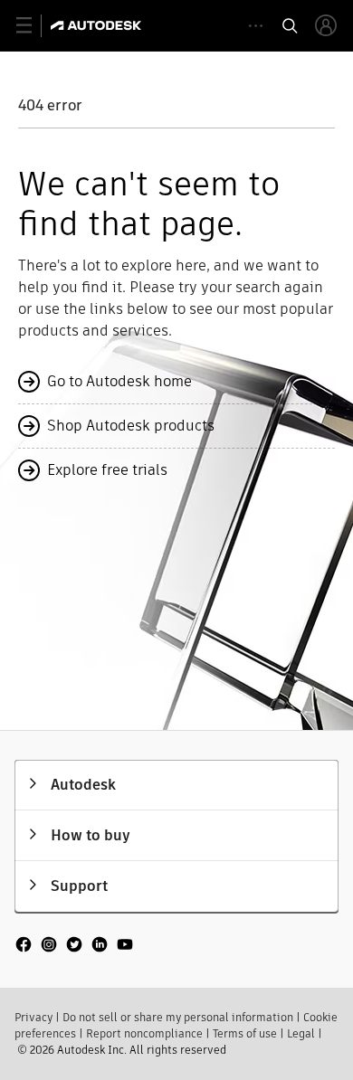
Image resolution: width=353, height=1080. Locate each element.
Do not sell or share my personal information (177, 1017)
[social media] (74, 946)
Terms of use (245, 1033)
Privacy (33, 1017)
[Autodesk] (98, 25)
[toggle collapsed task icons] (256, 26)
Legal (301, 1033)
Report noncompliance (144, 1033)
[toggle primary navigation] (34, 25)
